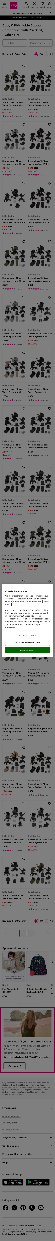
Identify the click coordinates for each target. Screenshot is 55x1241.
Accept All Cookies (27, 650)
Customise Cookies (27, 635)
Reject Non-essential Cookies (27, 642)
